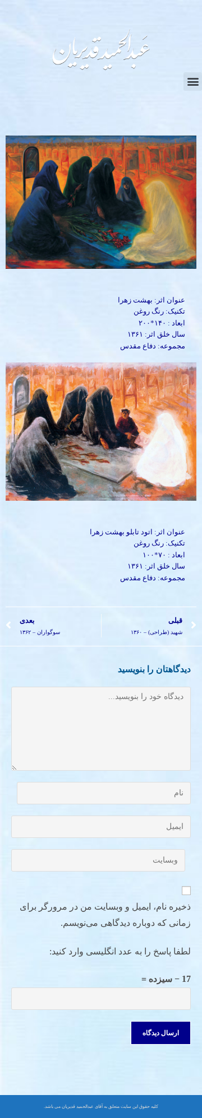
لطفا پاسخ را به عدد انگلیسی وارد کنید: (120, 951)
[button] (192, 81)
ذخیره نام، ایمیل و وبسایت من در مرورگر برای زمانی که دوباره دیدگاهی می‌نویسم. (105, 915)
